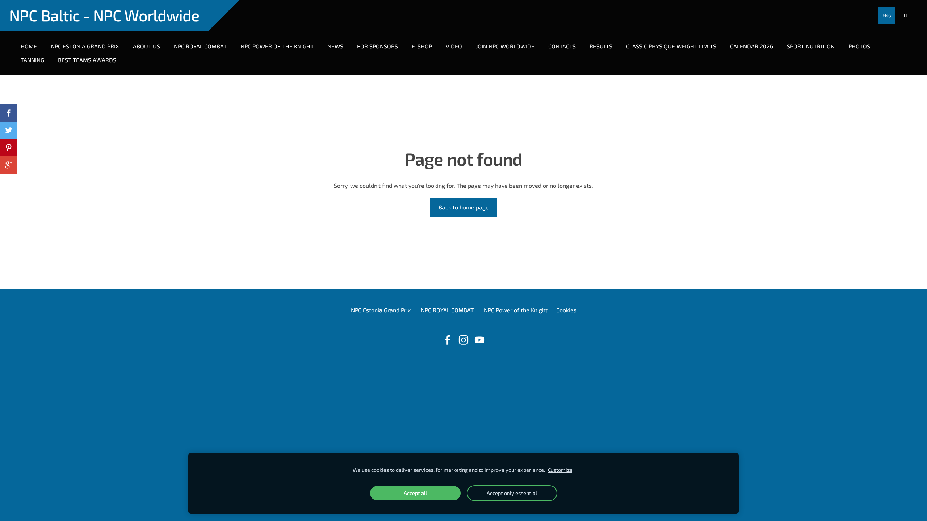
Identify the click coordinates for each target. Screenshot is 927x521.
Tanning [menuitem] (32, 59)
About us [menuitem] (146, 46)
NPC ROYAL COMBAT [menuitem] (200, 46)
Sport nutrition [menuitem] (811, 46)
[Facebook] (447, 340)
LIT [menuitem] (904, 15)
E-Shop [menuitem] (422, 46)
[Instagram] (463, 340)
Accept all (415, 493)
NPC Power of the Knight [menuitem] (277, 46)
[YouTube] (479, 340)
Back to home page (464, 207)
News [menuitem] (335, 46)
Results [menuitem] (601, 46)
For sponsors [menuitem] (377, 46)
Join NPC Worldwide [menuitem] (505, 46)
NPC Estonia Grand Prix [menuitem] (85, 46)
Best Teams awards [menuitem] (87, 59)
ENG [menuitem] (886, 15)
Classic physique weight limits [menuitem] (671, 46)
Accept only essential (512, 493)
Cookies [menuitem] (566, 309)
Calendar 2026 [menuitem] (751, 46)
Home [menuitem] (29, 46)
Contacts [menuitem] (562, 46)
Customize (560, 470)
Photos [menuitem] (859, 46)
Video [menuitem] (454, 46)
